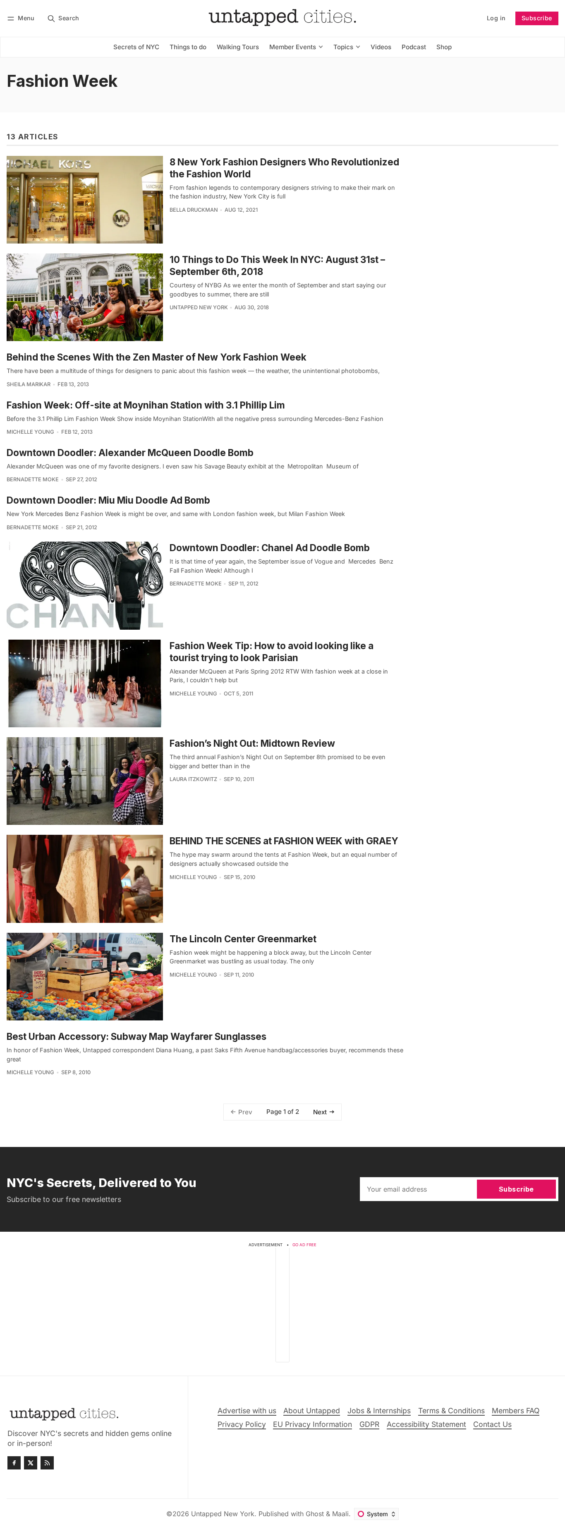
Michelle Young (30, 432)
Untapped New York (199, 307)
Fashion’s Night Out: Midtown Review (252, 743)
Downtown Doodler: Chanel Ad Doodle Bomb (270, 547)
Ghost (315, 1514)
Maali (340, 1514)
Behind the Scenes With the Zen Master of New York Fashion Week (156, 357)
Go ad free (304, 1244)
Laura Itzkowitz (193, 779)
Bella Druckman (194, 210)
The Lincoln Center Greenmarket (243, 938)
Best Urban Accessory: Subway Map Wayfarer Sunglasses (136, 1036)
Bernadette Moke (33, 479)
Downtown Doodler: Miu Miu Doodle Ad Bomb (108, 500)
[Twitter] (30, 1462)
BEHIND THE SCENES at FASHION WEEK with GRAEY (284, 840)
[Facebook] (14, 1462)
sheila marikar (28, 384)
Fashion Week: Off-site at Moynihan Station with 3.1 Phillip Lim (146, 405)
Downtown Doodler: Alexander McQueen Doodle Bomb (130, 452)
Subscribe (537, 18)
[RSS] (47, 1462)
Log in (496, 18)
